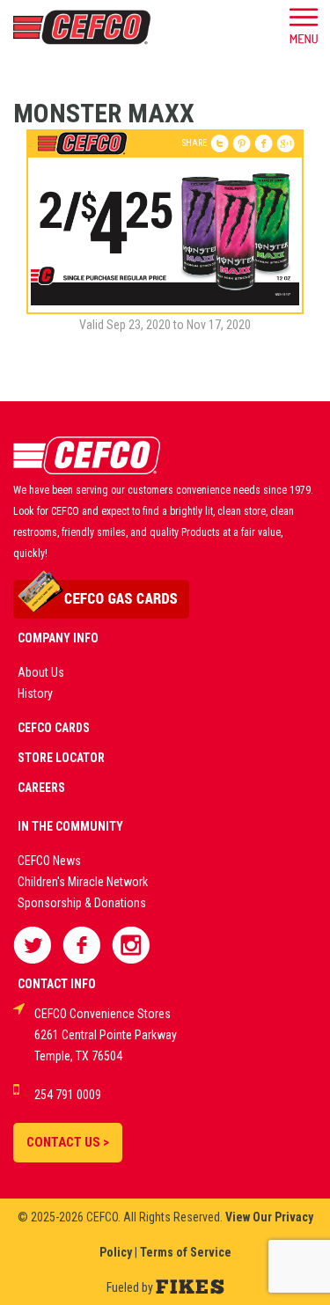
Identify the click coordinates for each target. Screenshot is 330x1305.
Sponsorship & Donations (82, 903)
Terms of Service (185, 1252)
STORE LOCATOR (61, 758)
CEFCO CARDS (54, 728)
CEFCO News (49, 861)
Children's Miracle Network (83, 882)
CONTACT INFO (57, 984)
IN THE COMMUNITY (70, 826)
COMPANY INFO (58, 638)
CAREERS (41, 788)
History (35, 693)
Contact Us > (67, 1142)
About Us (41, 672)
